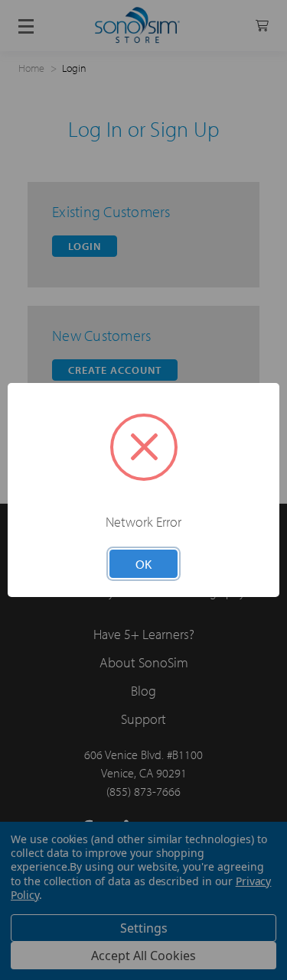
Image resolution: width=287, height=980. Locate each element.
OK (143, 564)
